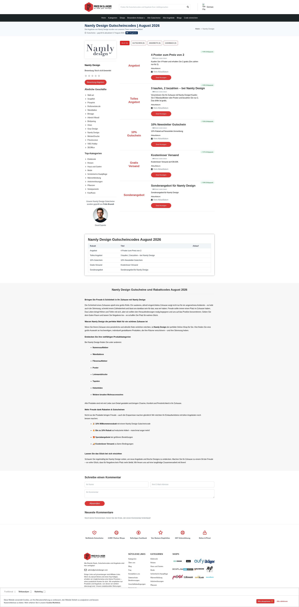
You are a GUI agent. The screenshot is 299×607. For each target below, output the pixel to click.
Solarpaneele (93, 189)
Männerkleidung (94, 178)
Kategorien (112, 18)
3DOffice (91, 147)
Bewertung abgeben (95, 82)
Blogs (179, 18)
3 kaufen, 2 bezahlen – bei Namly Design (178, 88)
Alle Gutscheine (153, 18)
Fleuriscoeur (92, 140)
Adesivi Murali (93, 118)
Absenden (94, 503)
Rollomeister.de (93, 106)
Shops (122, 18)
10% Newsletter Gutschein (168, 124)
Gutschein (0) (138, 43)
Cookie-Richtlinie (53, 603)
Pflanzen (91, 185)
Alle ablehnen (282, 601)
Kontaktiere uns (134, 574)
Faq (129, 570)
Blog (130, 566)
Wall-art (90, 95)
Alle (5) (124, 43)
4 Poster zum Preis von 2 (167, 54)
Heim (103, 18)
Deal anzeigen (161, 77)
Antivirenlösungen (95, 182)
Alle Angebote (168, 18)
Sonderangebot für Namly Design (173, 185)
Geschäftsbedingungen (137, 584)
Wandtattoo (92, 110)
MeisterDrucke (93, 136)
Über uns (131, 563)
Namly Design (93, 133)
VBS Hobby (92, 144)
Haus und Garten (94, 167)
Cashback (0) (170, 43)
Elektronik (91, 159)
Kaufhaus (91, 193)
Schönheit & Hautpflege (97, 174)
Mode (89, 170)
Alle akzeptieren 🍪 (265, 601)
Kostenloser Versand (165, 155)
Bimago (90, 114)
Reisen (90, 163)
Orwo (89, 125)
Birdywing (91, 121)
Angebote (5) (155, 43)
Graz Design (92, 129)
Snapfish (91, 99)
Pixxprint (91, 103)
